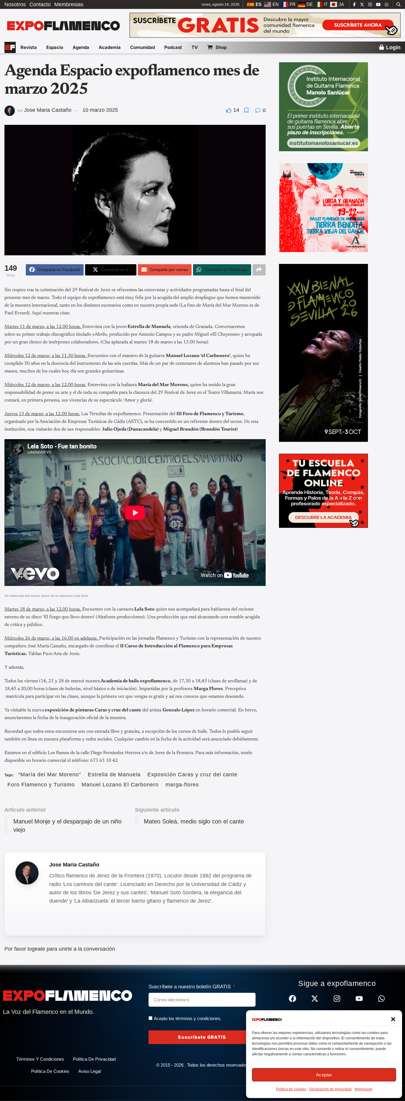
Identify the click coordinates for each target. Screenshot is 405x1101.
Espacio (54, 47)
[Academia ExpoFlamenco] (323, 490)
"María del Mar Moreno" (49, 774)
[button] (393, 1019)
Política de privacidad (94, 1059)
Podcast (173, 47)
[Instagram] (337, 998)
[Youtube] (359, 998)
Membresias (68, 4)
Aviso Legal (89, 1071)
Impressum (363, 1089)
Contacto (40, 4)
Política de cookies (291, 1089)
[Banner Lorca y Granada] (323, 207)
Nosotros (15, 4)
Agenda (81, 47)
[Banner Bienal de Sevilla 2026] (323, 353)
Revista (28, 47)
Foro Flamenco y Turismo (41, 785)
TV (195, 47)
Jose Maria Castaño (47, 110)
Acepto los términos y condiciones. (187, 1018)
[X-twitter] (315, 998)
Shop (221, 47)
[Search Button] (398, 4)
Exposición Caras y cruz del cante (192, 774)
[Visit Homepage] (62, 25)
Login (393, 47)
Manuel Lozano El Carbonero (120, 785)
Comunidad (142, 47)
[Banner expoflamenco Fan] (265, 25)
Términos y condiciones (40, 1059)
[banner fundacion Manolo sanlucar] (323, 106)
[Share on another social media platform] (259, 269)
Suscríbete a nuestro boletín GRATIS (190, 987)
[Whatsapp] (381, 998)
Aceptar (324, 1074)
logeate (36, 949)
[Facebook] (292, 998)
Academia (110, 47)
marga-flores (182, 785)
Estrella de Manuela (114, 774)
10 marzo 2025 (100, 110)
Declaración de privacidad (330, 1089)
